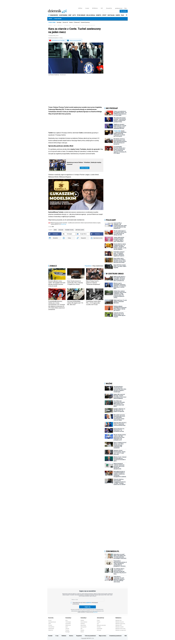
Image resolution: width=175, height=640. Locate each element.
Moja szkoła (83, 625)
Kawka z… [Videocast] (74, 22)
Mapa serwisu (102, 635)
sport (55, 25)
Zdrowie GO (65, 22)
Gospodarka (68, 623)
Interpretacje (51, 628)
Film (81, 628)
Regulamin (79, 635)
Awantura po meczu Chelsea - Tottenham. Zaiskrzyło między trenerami (84, 163)
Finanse (98, 622)
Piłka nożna (57, 18)
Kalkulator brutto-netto (120, 628)
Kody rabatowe (84, 622)
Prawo (98, 620)
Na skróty (50, 617)
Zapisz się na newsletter (75, 40)
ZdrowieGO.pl (109, 8)
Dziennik (50, 25)
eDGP (49, 623)
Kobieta (82, 620)
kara (55, 230)
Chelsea (60, 230)
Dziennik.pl (68, 617)
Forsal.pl (50, 625)
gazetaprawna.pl (118, 8)
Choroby (99, 626)
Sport (50, 18)
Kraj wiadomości (98, 266)
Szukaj (125, 11)
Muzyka (82, 630)
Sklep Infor (50, 630)
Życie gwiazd (83, 626)
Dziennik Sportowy (85, 22)
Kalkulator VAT (119, 625)
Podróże (67, 630)
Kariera (71, 635)
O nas (57, 635)
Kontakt (50, 635)
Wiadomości (68, 625)
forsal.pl (87, 8)
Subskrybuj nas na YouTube (58, 40)
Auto (66, 620)
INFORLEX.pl (95, 8)
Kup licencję (63, 224)
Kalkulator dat (118, 620)
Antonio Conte (80, 230)
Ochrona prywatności (90, 635)
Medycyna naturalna (101, 625)
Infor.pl (49, 620)
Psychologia (99, 628)
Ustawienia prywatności (115, 635)
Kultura (82, 631)
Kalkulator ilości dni (120, 622)
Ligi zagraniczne (67, 25)
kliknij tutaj (95, 612)
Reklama (64, 635)
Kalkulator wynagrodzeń (121, 630)
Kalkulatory (118, 617)
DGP (102, 8)
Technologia (68, 622)
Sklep (125, 8)
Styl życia (99, 630)
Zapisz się (87, 607)
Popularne (88, 266)
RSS (126, 635)
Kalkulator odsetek (120, 626)
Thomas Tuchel (69, 230)
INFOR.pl (80, 8)
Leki (98, 623)
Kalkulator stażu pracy (120, 623)
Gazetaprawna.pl (52, 622)
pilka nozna (60, 25)
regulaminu (88, 602)
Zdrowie (67, 628)
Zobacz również (84, 167)
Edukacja (83, 623)
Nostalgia (59, 22)
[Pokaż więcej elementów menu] (126, 15)
